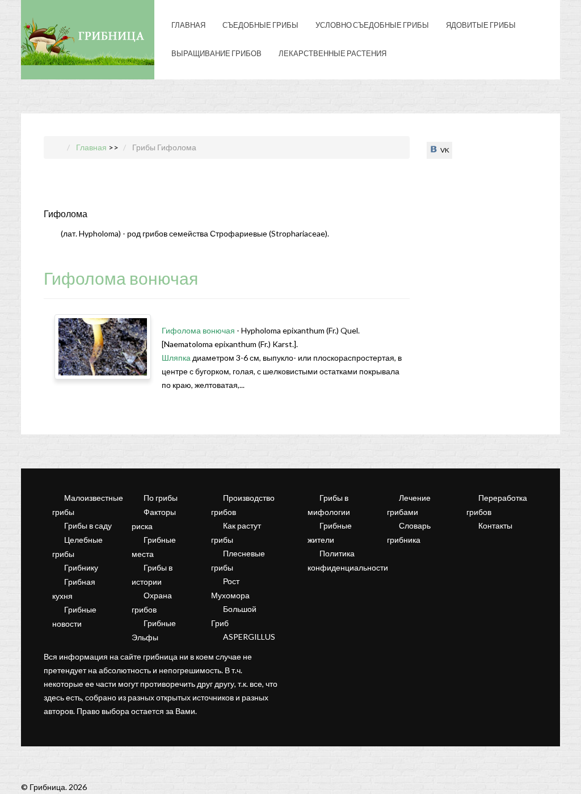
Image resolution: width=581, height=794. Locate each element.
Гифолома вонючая (121, 278)
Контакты (495, 525)
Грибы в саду (88, 525)
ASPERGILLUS (249, 636)
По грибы (161, 497)
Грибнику (81, 567)
